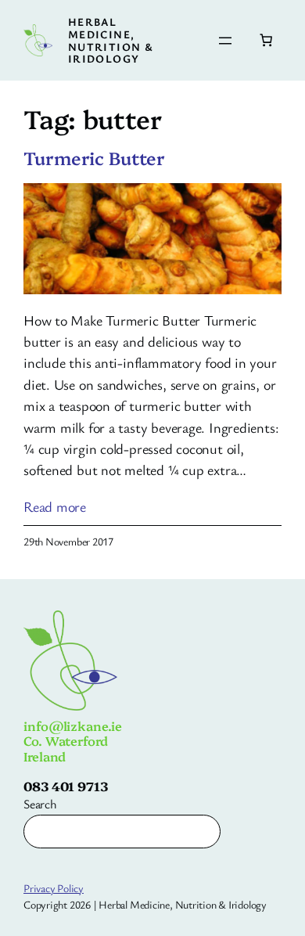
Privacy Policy (53, 887)
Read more (54, 506)
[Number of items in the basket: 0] (266, 40)
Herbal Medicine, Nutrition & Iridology (111, 40)
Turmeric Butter (94, 158)
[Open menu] (225, 40)
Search (40, 803)
